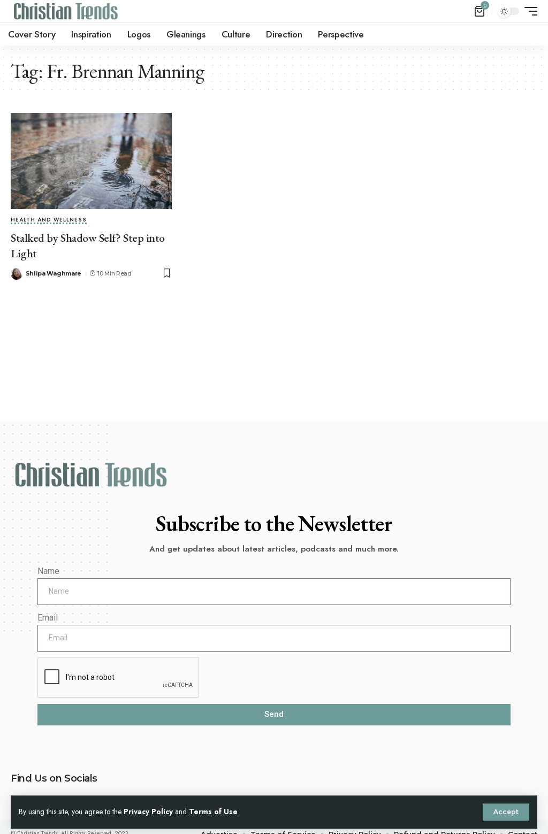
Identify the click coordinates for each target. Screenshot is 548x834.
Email (47, 618)
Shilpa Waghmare (54, 273)
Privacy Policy (148, 811)
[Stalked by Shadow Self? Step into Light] (91, 161)
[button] (506, 812)
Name (48, 571)
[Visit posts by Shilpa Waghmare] (16, 274)
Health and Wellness (49, 220)
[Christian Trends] (66, 11)
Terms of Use (213, 811)
